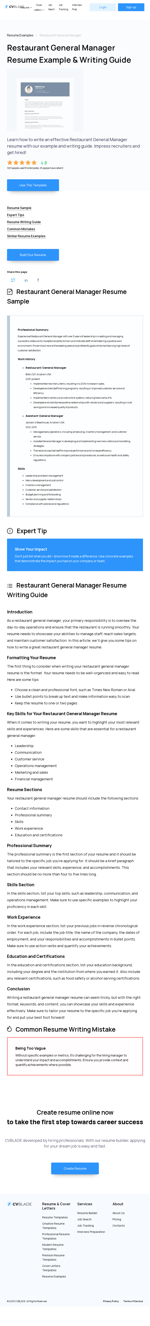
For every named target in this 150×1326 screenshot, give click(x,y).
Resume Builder (87, 1213)
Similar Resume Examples (26, 236)
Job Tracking (63, 7)
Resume (25, 7)
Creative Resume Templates (53, 1226)
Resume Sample (19, 208)
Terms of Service (133, 1301)
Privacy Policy (111, 1301)
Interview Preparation (91, 1232)
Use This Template (33, 185)
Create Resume (75, 1168)
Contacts (118, 1225)
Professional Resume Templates (56, 1236)
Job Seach (51, 7)
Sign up (131, 7)
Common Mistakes (21, 229)
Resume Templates (55, 1217)
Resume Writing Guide (24, 222)
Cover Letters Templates (51, 1268)
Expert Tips (15, 215)
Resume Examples (54, 1276)
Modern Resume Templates (53, 1247)
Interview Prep (77, 7)
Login (103, 7)
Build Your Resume (33, 255)
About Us (118, 1213)
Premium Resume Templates (53, 1257)
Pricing (116, 1219)
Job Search (84, 1219)
